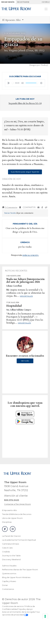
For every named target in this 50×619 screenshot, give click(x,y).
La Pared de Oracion (11, 536)
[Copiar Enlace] (46, 207)
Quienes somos (9, 573)
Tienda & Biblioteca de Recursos (16, 514)
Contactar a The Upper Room (17, 504)
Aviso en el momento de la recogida (18, 612)
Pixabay (44, 65)
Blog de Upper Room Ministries (16, 577)
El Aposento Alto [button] (11, 20)
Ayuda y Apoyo (26, 609)
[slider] (13, 83)
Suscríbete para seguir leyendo (25, 172)
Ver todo (25, 361)
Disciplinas (7, 522)
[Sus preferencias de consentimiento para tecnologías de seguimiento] (45, 616)
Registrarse (23, 2)
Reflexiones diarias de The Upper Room (20, 569)
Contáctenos (8, 589)
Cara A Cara (7, 548)
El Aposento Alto (9, 510)
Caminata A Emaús (10, 544)
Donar (5, 585)
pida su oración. (30, 255)
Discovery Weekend (11, 559)
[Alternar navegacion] (46, 9)
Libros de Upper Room (12, 518)
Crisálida (6, 552)
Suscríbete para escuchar (25, 76)
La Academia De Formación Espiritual (19, 540)
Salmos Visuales (9, 565)
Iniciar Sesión (7, 2)
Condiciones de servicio (13, 606)
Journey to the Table (11, 555)
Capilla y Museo (9, 581)
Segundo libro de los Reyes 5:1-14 (25, 103)
